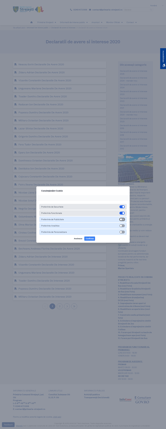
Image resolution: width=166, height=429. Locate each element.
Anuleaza (78, 238)
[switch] (122, 219)
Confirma (90, 238)
